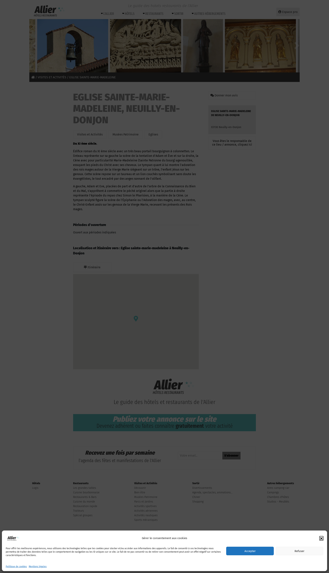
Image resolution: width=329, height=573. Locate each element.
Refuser (299, 551)
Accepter (250, 551)
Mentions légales (38, 566)
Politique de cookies (16, 566)
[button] (321, 538)
